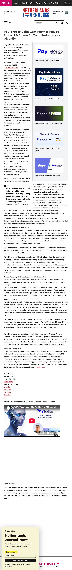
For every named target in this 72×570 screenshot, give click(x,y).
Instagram (7, 390)
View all (67, 3)
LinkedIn (7, 387)
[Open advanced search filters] (62, 23)
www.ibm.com (40, 367)
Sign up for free (20, 560)
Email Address (11, 552)
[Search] (57, 23)
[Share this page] (67, 23)
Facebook (7, 392)
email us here (8, 382)
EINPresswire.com (11, 68)
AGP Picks (6, 3)
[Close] (37, 529)
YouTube (7, 395)
